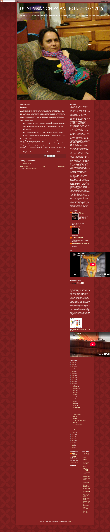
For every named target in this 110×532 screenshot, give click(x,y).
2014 (73, 385)
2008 (73, 444)
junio (74, 398)
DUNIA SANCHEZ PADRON (74, 455)
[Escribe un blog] (49, 156)
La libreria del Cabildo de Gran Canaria (86, 495)
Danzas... (75, 409)
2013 (73, 434)
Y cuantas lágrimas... (77, 414)
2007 (73, 445)
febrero (74, 405)
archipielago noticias (85, 464)
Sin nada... (75, 416)
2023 (73, 368)
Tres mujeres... (76, 412)
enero (74, 432)
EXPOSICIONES (75, 245)
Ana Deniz (85, 459)
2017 (73, 379)
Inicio (44, 166)
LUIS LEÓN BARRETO (85, 508)
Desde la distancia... (77, 424)
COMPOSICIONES (76, 226)
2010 (73, 440)
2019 (73, 375)
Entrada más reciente (24, 166)
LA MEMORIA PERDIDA (77, 237)
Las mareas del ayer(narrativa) (79, 420)
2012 (73, 436)
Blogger (69, 521)
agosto (74, 394)
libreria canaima (86, 501)
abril (74, 401)
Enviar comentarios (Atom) (31, 168)
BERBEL (85, 475)
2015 (73, 383)
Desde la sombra (86, 476)
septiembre (75, 392)
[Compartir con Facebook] (52, 156)
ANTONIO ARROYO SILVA (86, 461)
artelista (84, 466)
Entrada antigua (61, 166)
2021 (73, 371)
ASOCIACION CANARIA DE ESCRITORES (86, 469)
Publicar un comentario (27, 163)
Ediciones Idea (86, 481)
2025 (73, 364)
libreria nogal (86, 502)
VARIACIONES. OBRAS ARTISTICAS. (80, 243)
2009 (73, 442)
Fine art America (86, 488)
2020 (73, 373)
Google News (86, 490)
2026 (73, 362)
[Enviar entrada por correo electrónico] (45, 155)
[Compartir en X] (51, 156)
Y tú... (74, 428)
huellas (74, 429)
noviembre (75, 388)
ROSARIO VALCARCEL (86, 512)
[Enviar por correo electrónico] (48, 156)
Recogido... (75, 418)
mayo (74, 399)
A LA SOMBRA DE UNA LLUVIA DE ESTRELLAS (86, 455)
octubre (74, 390)
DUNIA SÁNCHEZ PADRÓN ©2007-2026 (62, 8)
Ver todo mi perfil (74, 462)
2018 (73, 377)
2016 (73, 381)
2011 (73, 438)
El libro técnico (86, 482)
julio (74, 396)
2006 (73, 447)
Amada (84, 457)
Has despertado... (76, 407)
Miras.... (74, 411)
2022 (73, 370)
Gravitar (74, 426)
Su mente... (75, 422)
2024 (73, 366)
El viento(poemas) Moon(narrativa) (86, 485)
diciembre (75, 386)
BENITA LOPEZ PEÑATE (86, 473)
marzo (74, 403)
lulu (83, 510)
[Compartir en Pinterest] (54, 156)
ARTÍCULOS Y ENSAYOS (77, 212)
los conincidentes (86, 505)
